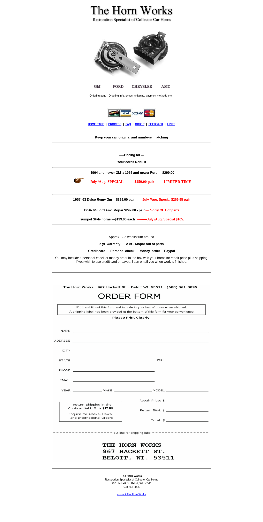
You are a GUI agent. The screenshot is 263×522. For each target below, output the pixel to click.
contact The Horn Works (131, 494)
